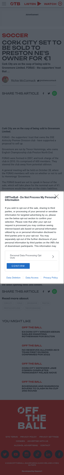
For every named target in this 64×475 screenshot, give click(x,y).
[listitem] (32, 256)
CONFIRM (18, 266)
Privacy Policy (50, 277)
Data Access (32, 277)
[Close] (57, 197)
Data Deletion (13, 277)
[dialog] (32, 237)
